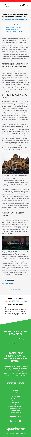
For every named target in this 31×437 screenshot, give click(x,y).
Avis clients (15, 388)
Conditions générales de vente (15, 406)
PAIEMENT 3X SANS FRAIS (21, 0)
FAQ (15, 404)
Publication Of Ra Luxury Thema (14, 33)
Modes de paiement (15, 400)
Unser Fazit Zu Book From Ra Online (15, 31)
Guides (15, 392)
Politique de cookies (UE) (15, 412)
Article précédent (15, 289)
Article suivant (15, 292)
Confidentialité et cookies (15, 408)
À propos (15, 385)
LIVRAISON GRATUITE (9, 0)
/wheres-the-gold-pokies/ (8, 283)
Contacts (15, 390)
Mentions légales (15, 410)
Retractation (15, 402)
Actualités (15, 387)
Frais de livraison (15, 399)
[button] (20, 5)
